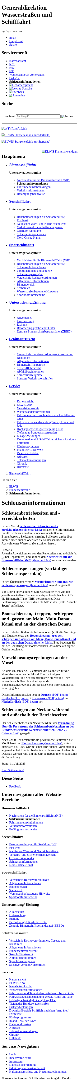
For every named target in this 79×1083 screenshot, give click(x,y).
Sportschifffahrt (21, 245)
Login (12, 1054)
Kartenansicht (17, 60)
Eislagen (14, 78)
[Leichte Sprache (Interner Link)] (20, 88)
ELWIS (13, 486)
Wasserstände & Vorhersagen (26, 74)
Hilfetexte (23, 467)
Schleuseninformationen (31, 234)
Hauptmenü (16, 41)
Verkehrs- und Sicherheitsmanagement (40, 227)
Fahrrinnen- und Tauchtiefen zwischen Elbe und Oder (41, 993)
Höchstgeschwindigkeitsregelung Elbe (40, 429)
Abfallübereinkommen (30, 371)
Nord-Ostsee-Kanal (28, 237)
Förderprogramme (28, 446)
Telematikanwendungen (31, 460)
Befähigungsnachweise (31, 193)
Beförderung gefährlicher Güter (36, 328)
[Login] (17, 95)
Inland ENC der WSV (30, 449)
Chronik (22, 463)
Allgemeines (24, 317)
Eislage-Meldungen (28, 436)
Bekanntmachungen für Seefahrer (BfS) (41, 216)
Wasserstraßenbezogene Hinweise (37, 291)
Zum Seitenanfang (13, 770)
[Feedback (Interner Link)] (16, 92)
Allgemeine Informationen (33, 281)
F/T (11, 71)
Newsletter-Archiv (28, 408)
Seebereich (23, 288)
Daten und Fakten (28, 453)
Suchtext (10, 116)
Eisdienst (22, 220)
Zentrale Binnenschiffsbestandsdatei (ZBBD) (44, 331)
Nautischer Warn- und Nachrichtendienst (41, 223)
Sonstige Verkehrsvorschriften (35, 378)
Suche (13, 44)
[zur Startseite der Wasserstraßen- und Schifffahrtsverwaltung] (14, 128)
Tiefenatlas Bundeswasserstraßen (37, 432)
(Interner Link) (30, 528)
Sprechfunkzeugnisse (30, 375)
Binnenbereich (26, 284)
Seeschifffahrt (19, 201)
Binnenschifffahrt (22, 165)
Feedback (15, 786)
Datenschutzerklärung (22, 1064)
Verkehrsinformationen (30, 190)
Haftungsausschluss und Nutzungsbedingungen (38, 1071)
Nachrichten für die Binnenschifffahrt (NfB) (43, 180)
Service (14, 386)
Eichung (22, 324)
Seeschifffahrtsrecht (29, 368)
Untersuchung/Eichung (27, 302)
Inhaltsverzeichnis (20, 1057)
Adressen (22, 456)
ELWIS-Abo (24, 404)
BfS (11, 67)
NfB (12, 64)
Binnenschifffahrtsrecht (31, 364)
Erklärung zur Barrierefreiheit (27, 1068)
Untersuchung (25, 321)
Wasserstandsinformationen (33, 411)
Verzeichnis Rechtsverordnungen (37, 277)
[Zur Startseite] (26, 135)
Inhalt (12, 37)
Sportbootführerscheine (31, 294)
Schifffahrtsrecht (22, 339)
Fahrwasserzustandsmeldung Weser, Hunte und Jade (40, 996)
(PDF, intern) (54, 694)
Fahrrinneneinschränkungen (34, 187)
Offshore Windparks (29, 230)
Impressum (15, 1061)
